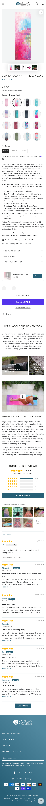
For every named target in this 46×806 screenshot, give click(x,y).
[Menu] (3, 4)
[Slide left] (4, 67)
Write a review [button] (23, 495)
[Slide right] (41, 67)
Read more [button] (6, 587)
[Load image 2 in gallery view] (17, 67)
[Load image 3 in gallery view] (23, 67)
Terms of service (17, 801)
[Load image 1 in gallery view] (11, 67)
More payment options (23, 307)
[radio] (6, 102)
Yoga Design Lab (19, 795)
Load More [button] (23, 706)
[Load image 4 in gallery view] (28, 67)
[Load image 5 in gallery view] (34, 67)
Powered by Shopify (11, 798)
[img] (7, 541)
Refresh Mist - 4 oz (20, 275)
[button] (37, 4)
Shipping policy (30, 801)
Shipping (4, 90)
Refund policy (25, 798)
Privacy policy (37, 798)
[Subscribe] (43, 758)
